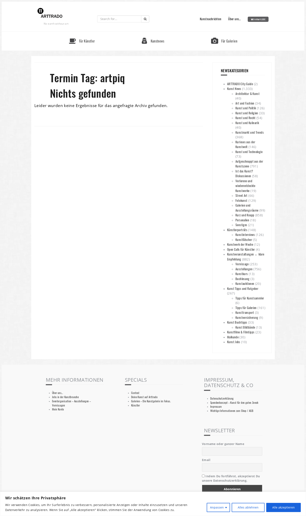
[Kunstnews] (153, 33)
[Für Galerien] (224, 33)
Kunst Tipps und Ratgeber (242, 288)
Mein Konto (58, 409)
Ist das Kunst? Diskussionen (244, 173)
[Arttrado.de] (49, 13)
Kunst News (234, 88)
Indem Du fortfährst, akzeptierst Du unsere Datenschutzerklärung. (231, 478)
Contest (135, 393)
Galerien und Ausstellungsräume (246, 207)
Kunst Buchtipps (237, 322)
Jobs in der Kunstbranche (65, 397)
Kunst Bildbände (245, 327)
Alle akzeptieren (283, 507)
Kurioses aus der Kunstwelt (245, 144)
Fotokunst (241, 200)
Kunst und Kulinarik (247, 122)
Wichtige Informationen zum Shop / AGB (231, 411)
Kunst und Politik (245, 108)
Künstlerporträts (237, 229)
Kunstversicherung (246, 317)
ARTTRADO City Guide (240, 83)
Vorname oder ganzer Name (223, 444)
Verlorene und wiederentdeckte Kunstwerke (245, 185)
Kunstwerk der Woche (240, 244)
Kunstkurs (241, 273)
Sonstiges (241, 224)
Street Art (241, 195)
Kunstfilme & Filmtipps (240, 332)
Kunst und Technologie (248, 151)
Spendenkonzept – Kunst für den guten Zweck (234, 403)
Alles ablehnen (248, 507)
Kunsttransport (244, 312)
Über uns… (234, 18)
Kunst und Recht (245, 117)
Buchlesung (242, 278)
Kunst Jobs (233, 341)
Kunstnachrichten (210, 18)
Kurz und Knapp (244, 215)
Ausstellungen (244, 269)
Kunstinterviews (245, 234)
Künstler (135, 405)
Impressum (216, 407)
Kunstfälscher (243, 239)
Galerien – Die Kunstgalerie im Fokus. (151, 401)
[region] (153, 504)
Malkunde (233, 337)
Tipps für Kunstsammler (249, 298)
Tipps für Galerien (246, 307)
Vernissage (242, 264)
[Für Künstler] (81, 33)
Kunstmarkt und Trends (249, 132)
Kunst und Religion (246, 113)
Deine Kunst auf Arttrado (144, 397)
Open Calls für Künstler (241, 249)
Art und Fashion (244, 103)
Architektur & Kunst (247, 93)
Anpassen (217, 507)
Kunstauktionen (244, 283)
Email (206, 460)
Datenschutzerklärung (222, 398)
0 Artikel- (259, 19)
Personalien (242, 220)
